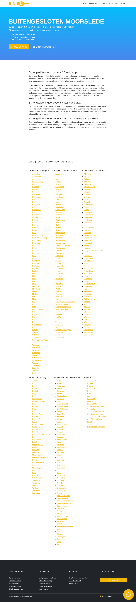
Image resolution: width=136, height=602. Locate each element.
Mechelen (36, 286)
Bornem (35, 202)
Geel (34, 233)
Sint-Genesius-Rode (63, 304)
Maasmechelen (38, 455)
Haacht (58, 222)
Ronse (59, 493)
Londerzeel (59, 274)
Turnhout (35, 345)
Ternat (57, 312)
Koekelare (88, 238)
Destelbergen (62, 409)
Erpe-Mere (61, 414)
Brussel (90, 383)
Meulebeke (88, 268)
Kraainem (59, 256)
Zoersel (35, 371)
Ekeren (35, 228)
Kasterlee (36, 266)
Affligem (58, 176)
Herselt (35, 248)
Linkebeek (59, 268)
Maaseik (35, 452)
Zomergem (61, 537)
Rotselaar (59, 299)
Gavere (60, 419)
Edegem (35, 225)
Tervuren (58, 314)
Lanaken (35, 442)
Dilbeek (58, 205)
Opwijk (58, 286)
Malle (34, 284)
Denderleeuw (62, 404)
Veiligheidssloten (14, 583)
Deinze (60, 401)
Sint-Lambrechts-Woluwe (97, 417)
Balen (34, 184)
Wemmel (58, 327)
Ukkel (89, 422)
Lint (33, 281)
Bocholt (35, 391)
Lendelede (88, 256)
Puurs (34, 314)
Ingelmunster (89, 228)
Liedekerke (59, 266)
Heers (34, 422)
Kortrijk (87, 245)
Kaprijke (60, 437)
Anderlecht (91, 381)
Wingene (87, 325)
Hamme (60, 429)
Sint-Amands (37, 337)
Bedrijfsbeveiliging (45, 586)
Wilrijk (34, 355)
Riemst (35, 475)
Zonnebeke (88, 330)
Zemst (57, 335)
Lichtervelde (89, 258)
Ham (34, 411)
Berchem (35, 187)
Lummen (35, 450)
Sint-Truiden (37, 478)
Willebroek (36, 358)
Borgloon (36, 394)
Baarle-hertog (37, 182)
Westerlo (35, 350)
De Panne (88, 199)
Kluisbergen (62, 439)
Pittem (86, 289)
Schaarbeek (92, 404)
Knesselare (61, 442)
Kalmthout (36, 261)
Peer (34, 473)
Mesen (86, 266)
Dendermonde (62, 406)
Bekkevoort (59, 187)
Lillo (34, 279)
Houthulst (88, 220)
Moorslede (88, 274)
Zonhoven (36, 491)
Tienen (58, 319)
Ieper (86, 225)
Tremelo (58, 322)
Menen (86, 263)
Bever (57, 192)
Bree (34, 396)
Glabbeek (59, 215)
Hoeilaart (59, 235)
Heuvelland (88, 215)
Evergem (60, 417)
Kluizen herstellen (15, 586)
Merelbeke (61, 475)
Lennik (58, 261)
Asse (57, 179)
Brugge (87, 192)
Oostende (88, 279)
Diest (57, 202)
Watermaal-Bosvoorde (96, 427)
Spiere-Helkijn (89, 299)
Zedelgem (88, 327)
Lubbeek (58, 276)
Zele (59, 529)
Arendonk (36, 179)
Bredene (87, 189)
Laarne (60, 450)
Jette (89, 396)
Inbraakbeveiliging (45, 581)
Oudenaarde (62, 491)
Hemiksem (36, 240)
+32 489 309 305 (75, 581)
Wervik (86, 317)
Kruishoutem (62, 447)
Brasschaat (36, 210)
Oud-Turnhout (37, 309)
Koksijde (87, 240)
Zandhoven (36, 365)
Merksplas (36, 291)
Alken (34, 381)
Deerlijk (87, 202)
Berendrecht (37, 215)
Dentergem (88, 205)
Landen (58, 258)
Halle (57, 225)
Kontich (35, 268)
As (33, 383)
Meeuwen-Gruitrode (40, 457)
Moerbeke (61, 478)
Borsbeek (36, 205)
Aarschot (58, 174)
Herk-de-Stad (37, 424)
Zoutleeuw (59, 337)
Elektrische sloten (15, 581)
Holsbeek (59, 238)
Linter (57, 271)
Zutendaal (36, 493)
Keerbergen (60, 248)
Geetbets (59, 212)
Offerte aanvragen (45, 47)
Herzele (60, 432)
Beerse (35, 189)
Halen (34, 409)
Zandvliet (36, 368)
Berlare (60, 388)
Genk (34, 404)
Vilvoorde (59, 325)
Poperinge (88, 291)
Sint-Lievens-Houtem (65, 501)
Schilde (35, 332)
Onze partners (107, 596)
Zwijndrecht (37, 373)
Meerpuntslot (43, 589)
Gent (59, 422)
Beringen (36, 386)
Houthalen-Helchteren (41, 434)
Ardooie (87, 179)
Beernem (87, 184)
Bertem (58, 189)
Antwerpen (36, 176)
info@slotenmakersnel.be (78, 578)
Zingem (60, 534)
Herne (57, 230)
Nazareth (60, 480)
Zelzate (60, 531)
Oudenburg (88, 286)
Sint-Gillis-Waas (63, 496)
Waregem (87, 314)
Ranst (34, 317)
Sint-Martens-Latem (65, 503)
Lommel (35, 447)
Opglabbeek (37, 465)
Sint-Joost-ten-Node (95, 414)
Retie (34, 322)
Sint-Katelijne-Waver (40, 340)
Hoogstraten (37, 253)
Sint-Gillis (91, 409)
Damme (87, 194)
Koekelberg (91, 399)
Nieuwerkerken (38, 462)
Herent (58, 228)
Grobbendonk (37, 235)
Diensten (93, 3)
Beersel (58, 182)
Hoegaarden (60, 233)
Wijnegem (36, 353)
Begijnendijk (60, 184)
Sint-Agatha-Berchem (95, 406)
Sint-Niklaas (62, 506)
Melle (59, 473)
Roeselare (88, 294)
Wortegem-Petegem (65, 526)
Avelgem (87, 182)
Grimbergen (60, 220)
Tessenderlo (37, 480)
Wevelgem (88, 319)
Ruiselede (88, 296)
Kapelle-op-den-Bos (63, 245)
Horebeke (61, 434)
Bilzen (34, 388)
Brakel (59, 394)
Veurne (87, 309)
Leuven (58, 263)
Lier (33, 274)
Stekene (60, 508)
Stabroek (35, 342)
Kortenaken (59, 251)
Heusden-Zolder (38, 429)
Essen (34, 230)
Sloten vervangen (15, 578)
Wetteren (60, 521)
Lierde (59, 457)
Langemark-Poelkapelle (93, 251)
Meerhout (36, 289)
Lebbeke (60, 452)
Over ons (113, 3)
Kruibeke (60, 445)
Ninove (60, 485)
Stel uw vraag (113, 580)
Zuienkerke (88, 332)
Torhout (87, 307)
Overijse (58, 291)
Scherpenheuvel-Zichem (65, 302)
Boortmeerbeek (61, 197)
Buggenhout (62, 396)
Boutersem (59, 199)
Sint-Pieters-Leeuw (63, 307)
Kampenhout (60, 243)
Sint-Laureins (62, 498)
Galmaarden (60, 210)
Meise (57, 281)
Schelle (35, 330)
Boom (34, 199)
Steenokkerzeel (61, 309)
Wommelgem (37, 360)
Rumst (34, 327)
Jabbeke (87, 233)
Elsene (90, 386)
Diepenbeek (37, 399)
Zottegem (61, 539)
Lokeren (60, 462)
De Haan (87, 197)
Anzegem (87, 176)
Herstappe (36, 427)
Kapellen (35, 263)
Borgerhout (36, 207)
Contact (122, 3)
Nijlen (34, 304)
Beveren (60, 391)
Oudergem (91, 401)
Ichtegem (87, 222)
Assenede (61, 386)
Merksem (35, 294)
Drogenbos (59, 207)
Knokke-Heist (89, 235)
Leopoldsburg (37, 445)
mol (33, 296)
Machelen (59, 279)
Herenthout (36, 245)
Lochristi (60, 460)
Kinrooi (35, 437)
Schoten (35, 335)
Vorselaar (36, 348)
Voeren (35, 485)
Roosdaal (59, 296)
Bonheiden (36, 197)
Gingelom (36, 406)
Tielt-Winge (59, 317)
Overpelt (35, 470)
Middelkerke (89, 271)
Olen (34, 307)
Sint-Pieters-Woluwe (95, 419)
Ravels (35, 319)
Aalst (59, 381)
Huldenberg (60, 240)
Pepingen (59, 294)
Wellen (35, 488)
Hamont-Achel (38, 414)
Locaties (104, 3)
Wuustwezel (37, 363)
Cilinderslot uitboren (16, 589)
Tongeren (36, 483)
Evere (89, 391)
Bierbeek (59, 194)
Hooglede (88, 217)
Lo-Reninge (88, 261)
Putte (34, 312)
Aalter (59, 383)
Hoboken (35, 251)
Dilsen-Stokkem (38, 401)
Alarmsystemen (44, 583)
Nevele (60, 483)
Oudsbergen (37, 468)
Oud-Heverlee (61, 289)
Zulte (59, 542)
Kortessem (36, 439)
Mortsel (35, 299)
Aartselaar (36, 174)
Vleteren (87, 312)
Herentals (36, 243)
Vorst (89, 424)
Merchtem (59, 284)
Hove (34, 256)
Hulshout (35, 258)
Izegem (87, 230)
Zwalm (59, 544)
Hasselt (35, 417)
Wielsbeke (88, 322)
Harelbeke (88, 212)
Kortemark (88, 243)
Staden (87, 302)
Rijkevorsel (36, 325)
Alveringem (88, 174)
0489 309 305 (20, 47)
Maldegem (61, 470)
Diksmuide (88, 207)
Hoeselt (35, 432)
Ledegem (87, 253)
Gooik (57, 217)
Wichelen (61, 524)
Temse (59, 511)
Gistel (86, 210)
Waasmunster (62, 516)
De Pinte (60, 399)
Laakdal (35, 271)
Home (85, 3)
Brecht (34, 212)
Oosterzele (61, 488)
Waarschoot (61, 514)
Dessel (35, 217)
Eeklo (59, 411)
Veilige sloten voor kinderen (48, 578)
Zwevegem (88, 335)
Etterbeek (91, 388)
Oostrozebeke (89, 284)
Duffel (34, 222)
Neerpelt (35, 460)
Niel (33, 302)
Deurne (35, 220)
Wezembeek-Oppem (63, 330)
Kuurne (87, 248)
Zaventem (59, 332)
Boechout (36, 194)
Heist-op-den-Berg (39, 238)
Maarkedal (61, 468)
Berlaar (35, 192)
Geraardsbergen (63, 424)
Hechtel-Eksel (37, 419)
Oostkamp (88, 281)
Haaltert (60, 427)
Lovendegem (62, 465)
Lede (59, 455)
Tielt (85, 304)
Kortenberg (59, 253)
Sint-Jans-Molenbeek (95, 411)
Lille (34, 276)
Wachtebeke (62, 519)
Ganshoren (91, 394)
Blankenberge (89, 187)
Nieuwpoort (88, 276)
